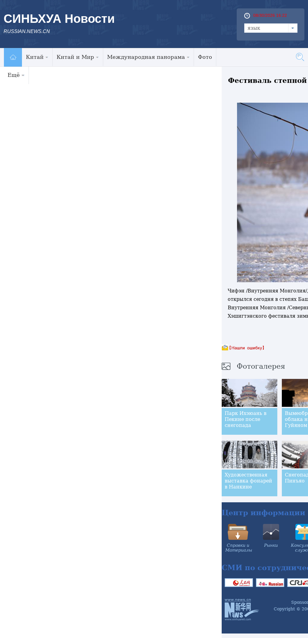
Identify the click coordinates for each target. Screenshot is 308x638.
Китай (35, 57)
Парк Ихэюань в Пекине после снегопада (245, 419)
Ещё (14, 75)
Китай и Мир (75, 57)
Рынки (271, 545)
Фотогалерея (261, 366)
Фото (205, 57)
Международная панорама (146, 57)
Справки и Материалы (238, 547)
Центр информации (263, 512)
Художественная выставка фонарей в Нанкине (248, 481)
